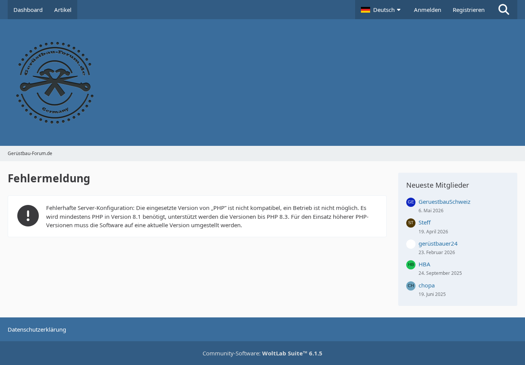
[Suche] (503, 9)
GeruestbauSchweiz (444, 201)
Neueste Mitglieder (437, 185)
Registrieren (469, 9)
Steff (424, 222)
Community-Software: (262, 353)
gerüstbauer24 (438, 243)
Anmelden (427, 9)
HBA (424, 264)
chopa (427, 285)
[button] (381, 9)
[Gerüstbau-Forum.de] (262, 82)
